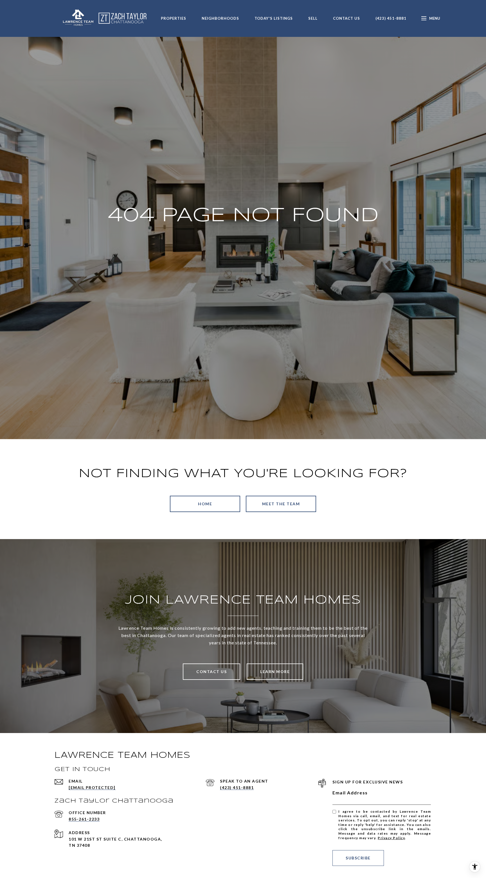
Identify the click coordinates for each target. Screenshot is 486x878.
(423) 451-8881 (390, 18)
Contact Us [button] (211, 671)
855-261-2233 (84, 819)
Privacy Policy (391, 838)
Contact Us (346, 18)
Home (205, 503)
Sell (313, 18)
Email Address (350, 792)
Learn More (275, 671)
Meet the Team (281, 503)
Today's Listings (274, 18)
